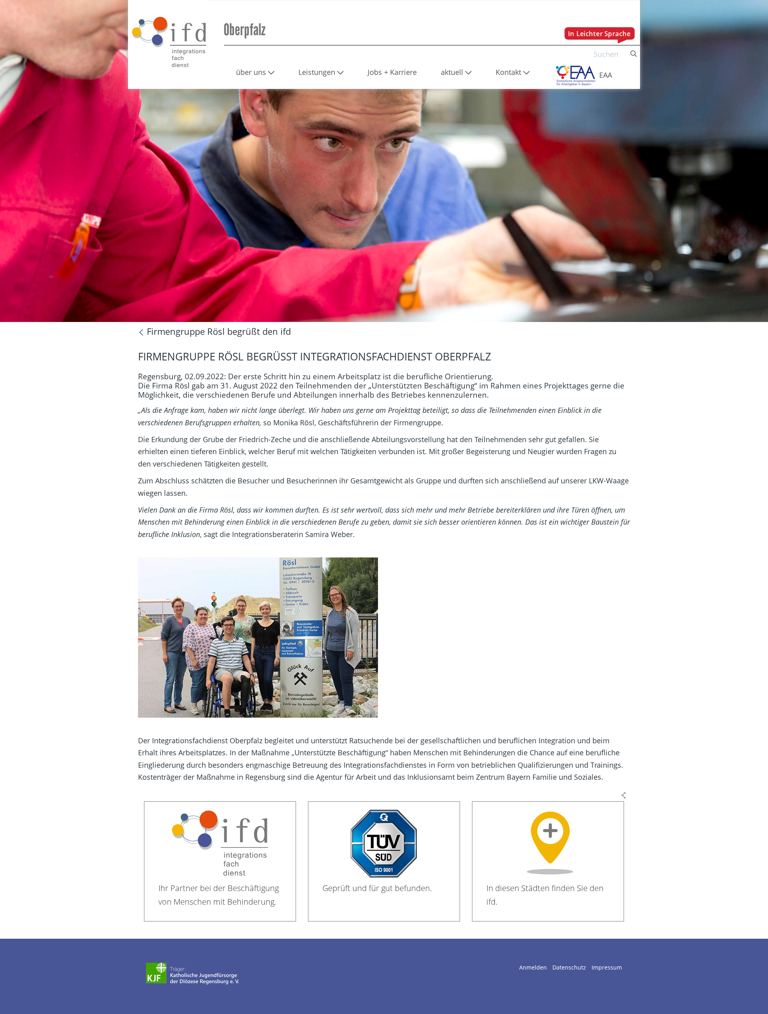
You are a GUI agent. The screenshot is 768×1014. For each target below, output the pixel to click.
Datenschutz (569, 967)
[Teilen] (623, 794)
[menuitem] (255, 72)
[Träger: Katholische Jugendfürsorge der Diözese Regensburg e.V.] (192, 973)
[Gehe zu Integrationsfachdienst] (167, 37)
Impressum (607, 967)
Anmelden (533, 967)
